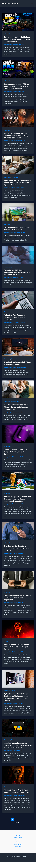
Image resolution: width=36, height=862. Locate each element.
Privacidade (18, 837)
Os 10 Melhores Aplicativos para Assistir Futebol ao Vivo (17, 229)
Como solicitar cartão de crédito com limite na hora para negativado (17, 597)
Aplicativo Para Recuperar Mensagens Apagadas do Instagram (14, 317)
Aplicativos (7, 130)
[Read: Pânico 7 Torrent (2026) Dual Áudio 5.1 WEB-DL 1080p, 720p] (18, 775)
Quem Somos (18, 844)
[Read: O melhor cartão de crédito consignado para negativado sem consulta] (18, 530)
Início (18, 835)
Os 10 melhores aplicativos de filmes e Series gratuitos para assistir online (16, 407)
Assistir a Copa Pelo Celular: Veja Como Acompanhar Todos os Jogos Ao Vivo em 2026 (17, 499)
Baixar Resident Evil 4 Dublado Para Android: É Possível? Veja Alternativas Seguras (16, 135)
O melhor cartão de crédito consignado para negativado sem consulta (17, 548)
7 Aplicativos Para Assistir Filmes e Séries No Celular (17, 363)
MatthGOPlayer (10, 3)
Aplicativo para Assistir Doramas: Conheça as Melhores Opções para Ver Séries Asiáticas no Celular (17, 697)
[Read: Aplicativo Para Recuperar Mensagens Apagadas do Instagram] (18, 299)
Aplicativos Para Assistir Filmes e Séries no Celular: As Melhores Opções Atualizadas (17, 182)
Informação (7, 34)
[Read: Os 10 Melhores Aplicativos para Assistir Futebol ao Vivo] (18, 212)
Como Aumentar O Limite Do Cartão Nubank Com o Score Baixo (15, 452)
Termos (18, 842)
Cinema (6, 641)
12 (23, 819)
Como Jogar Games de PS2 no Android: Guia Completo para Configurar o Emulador (16, 86)
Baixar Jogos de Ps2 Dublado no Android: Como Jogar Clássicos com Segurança (17, 39)
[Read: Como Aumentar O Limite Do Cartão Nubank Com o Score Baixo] (18, 434)
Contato (18, 846)
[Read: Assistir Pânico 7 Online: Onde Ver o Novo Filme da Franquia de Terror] (18, 629)
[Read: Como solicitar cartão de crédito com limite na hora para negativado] (18, 580)
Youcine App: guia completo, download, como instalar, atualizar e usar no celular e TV (18, 745)
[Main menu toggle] (32, 4)
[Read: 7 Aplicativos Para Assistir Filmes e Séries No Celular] (18, 347)
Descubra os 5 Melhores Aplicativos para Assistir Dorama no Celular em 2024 (17, 272)
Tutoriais (6, 312)
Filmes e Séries (15, 177)
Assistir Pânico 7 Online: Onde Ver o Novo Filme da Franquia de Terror (17, 647)
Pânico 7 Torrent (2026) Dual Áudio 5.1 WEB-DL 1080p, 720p (16, 791)
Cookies (18, 840)
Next (18, 823)
